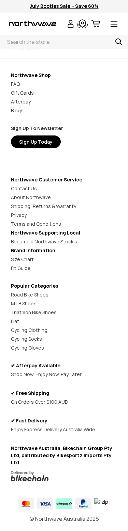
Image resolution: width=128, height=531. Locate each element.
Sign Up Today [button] (36, 142)
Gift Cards (22, 93)
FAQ (15, 84)
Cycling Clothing (29, 330)
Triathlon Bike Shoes (34, 312)
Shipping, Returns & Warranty (43, 206)
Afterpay (21, 101)
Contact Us (24, 188)
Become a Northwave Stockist (45, 241)
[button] (64, 476)
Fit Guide (21, 268)
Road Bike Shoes (29, 294)
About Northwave (31, 197)
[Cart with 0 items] (95, 24)
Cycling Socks (26, 339)
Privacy (19, 215)
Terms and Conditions (36, 224)
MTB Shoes (24, 303)
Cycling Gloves (27, 347)
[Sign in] (71, 25)
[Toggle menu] (114, 24)
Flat (15, 321)
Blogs (17, 110)
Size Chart (22, 259)
